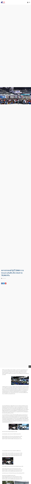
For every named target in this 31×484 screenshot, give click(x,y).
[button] (29, 2)
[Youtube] (5, 283)
